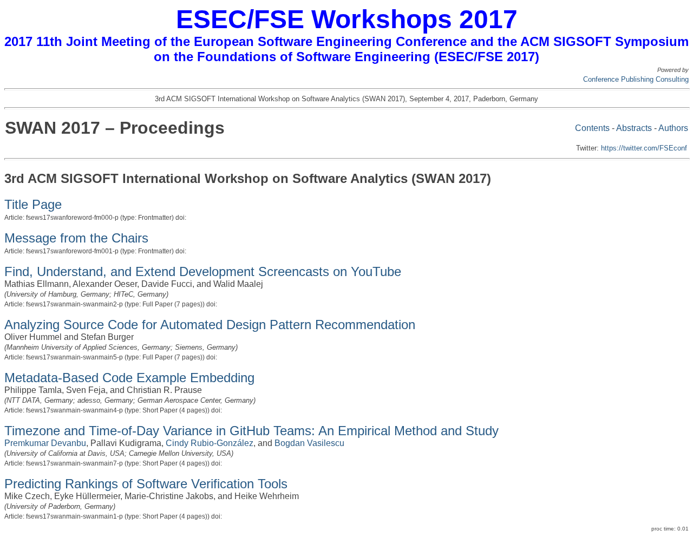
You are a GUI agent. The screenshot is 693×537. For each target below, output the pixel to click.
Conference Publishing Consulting (636, 79)
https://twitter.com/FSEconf (644, 148)
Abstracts (634, 128)
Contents (592, 128)
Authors (673, 128)
